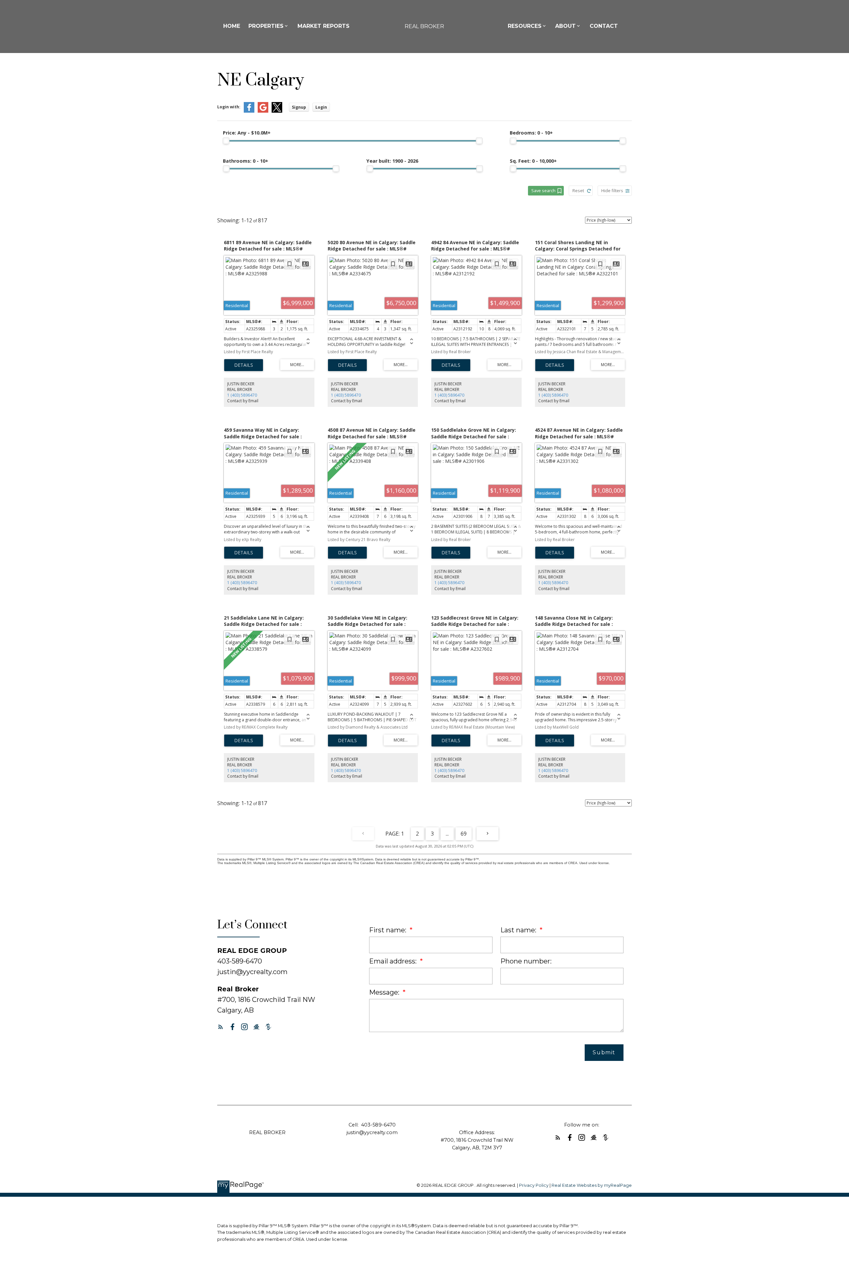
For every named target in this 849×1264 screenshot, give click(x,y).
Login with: (228, 107)
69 (464, 833)
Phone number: (526, 961)
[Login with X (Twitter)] (277, 111)
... (447, 833)
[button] (220, 1026)
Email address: (393, 961)
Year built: (392, 161)
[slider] (226, 140)
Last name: (519, 930)
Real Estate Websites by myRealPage (592, 1185)
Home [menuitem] (231, 26)
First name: (388, 930)
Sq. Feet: (533, 161)
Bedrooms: (531, 133)
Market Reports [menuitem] (323, 26)
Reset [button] (578, 190)
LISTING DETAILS (243, 365)
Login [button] (321, 107)
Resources (525, 26)
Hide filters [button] (612, 190)
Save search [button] (543, 190)
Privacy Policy (534, 1185)
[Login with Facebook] (249, 111)
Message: (385, 992)
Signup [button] (299, 107)
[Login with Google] (263, 111)
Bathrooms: (245, 161)
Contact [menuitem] (604, 26)
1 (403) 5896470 (242, 395)
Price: (247, 133)
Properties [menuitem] (266, 26)
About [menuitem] (565, 26)
